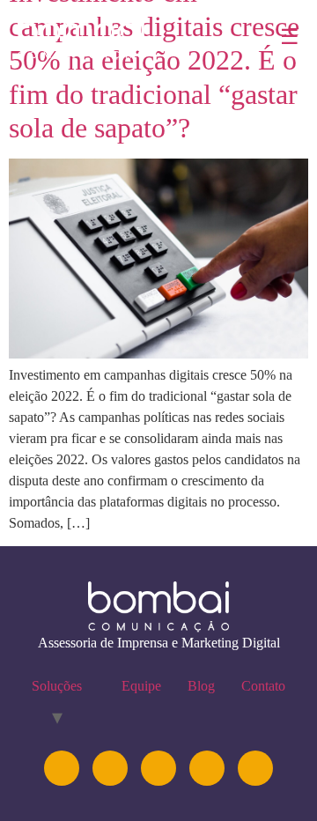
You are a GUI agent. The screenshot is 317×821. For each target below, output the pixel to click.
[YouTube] (158, 768)
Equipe (141, 685)
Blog (201, 685)
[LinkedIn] (110, 768)
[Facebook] (207, 768)
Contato (263, 685)
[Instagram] (61, 768)
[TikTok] (255, 768)
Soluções (57, 685)
